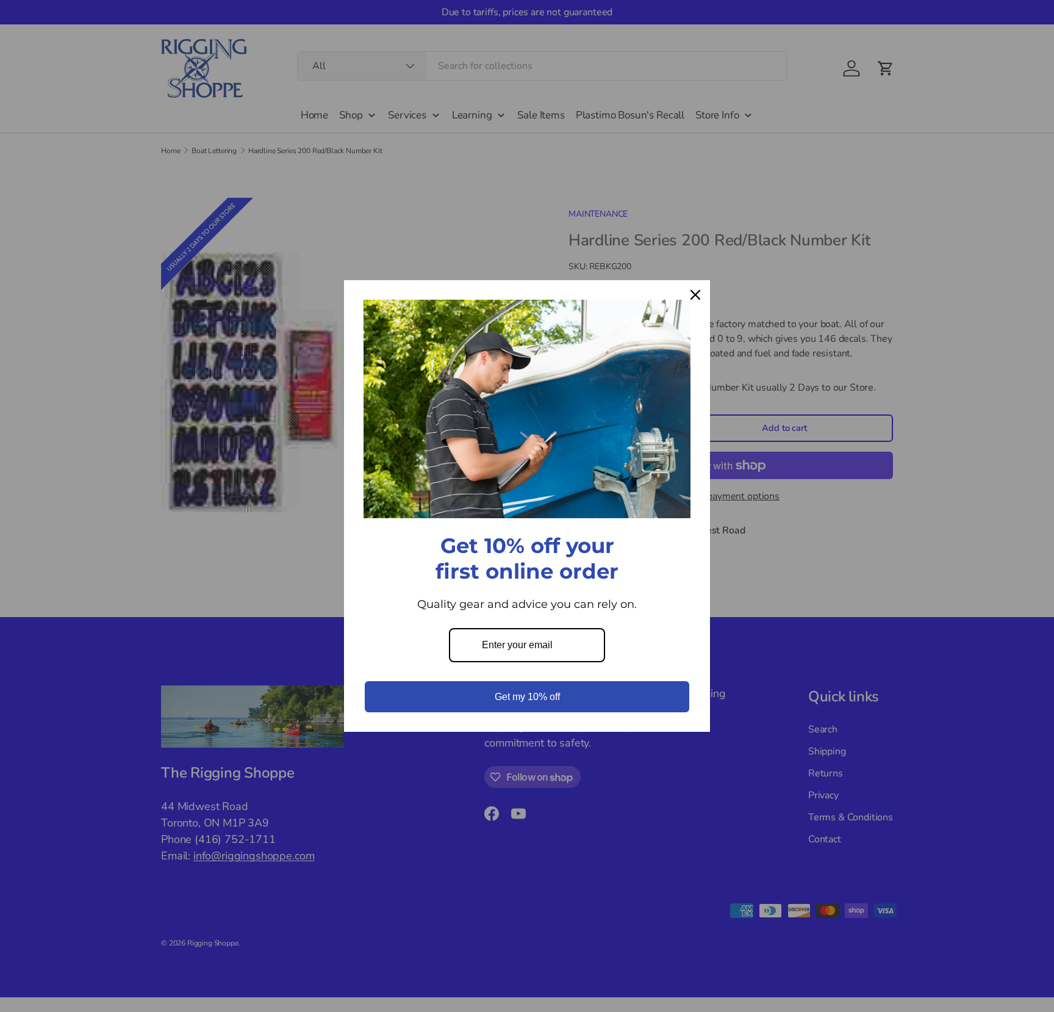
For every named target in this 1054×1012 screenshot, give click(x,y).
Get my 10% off (527, 697)
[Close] (695, 294)
